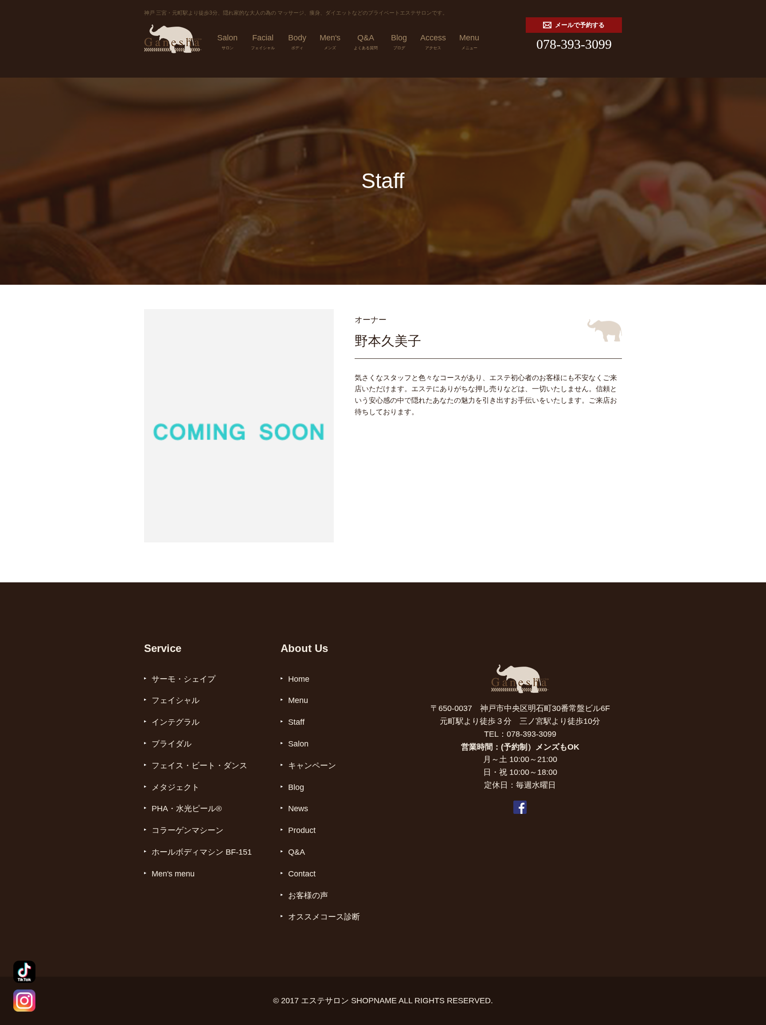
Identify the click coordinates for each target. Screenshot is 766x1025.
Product (302, 830)
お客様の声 (308, 895)
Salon (227, 41)
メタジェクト (175, 787)
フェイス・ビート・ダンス (199, 765)
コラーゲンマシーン (187, 830)
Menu (469, 41)
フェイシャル (175, 700)
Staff (296, 722)
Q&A (366, 41)
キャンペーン (312, 765)
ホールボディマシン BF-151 (202, 852)
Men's (330, 41)
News (298, 808)
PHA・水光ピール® (187, 808)
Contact (302, 873)
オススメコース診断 (324, 916)
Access (433, 41)
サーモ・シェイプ (183, 679)
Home (298, 679)
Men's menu (173, 873)
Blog (399, 41)
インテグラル (175, 722)
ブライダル (172, 743)
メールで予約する (580, 25)
